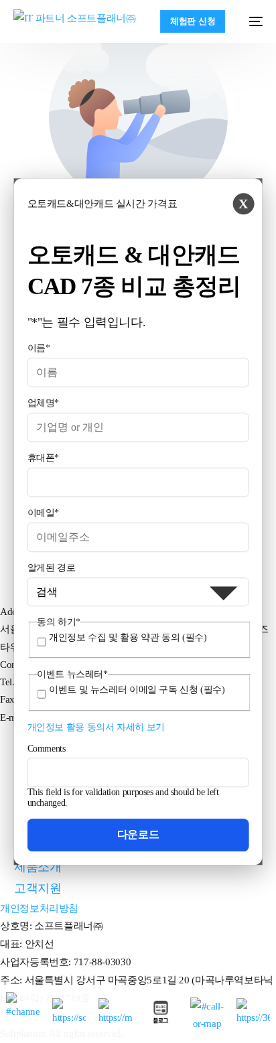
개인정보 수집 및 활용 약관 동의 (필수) (127, 637)
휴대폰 (43, 458)
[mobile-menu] (250, 21)
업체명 (43, 403)
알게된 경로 (51, 568)
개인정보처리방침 (39, 908)
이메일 (43, 513)
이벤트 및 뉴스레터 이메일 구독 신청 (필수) (137, 690)
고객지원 (38, 888)
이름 (38, 348)
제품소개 (38, 867)
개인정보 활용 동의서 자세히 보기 (96, 727)
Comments (46, 749)
